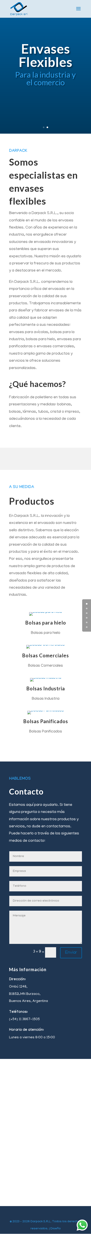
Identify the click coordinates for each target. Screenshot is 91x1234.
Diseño (55, 1228)
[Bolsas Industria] (45, 678)
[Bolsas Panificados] (45, 711)
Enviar (71, 952)
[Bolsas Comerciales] (45, 645)
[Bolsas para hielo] (45, 612)
